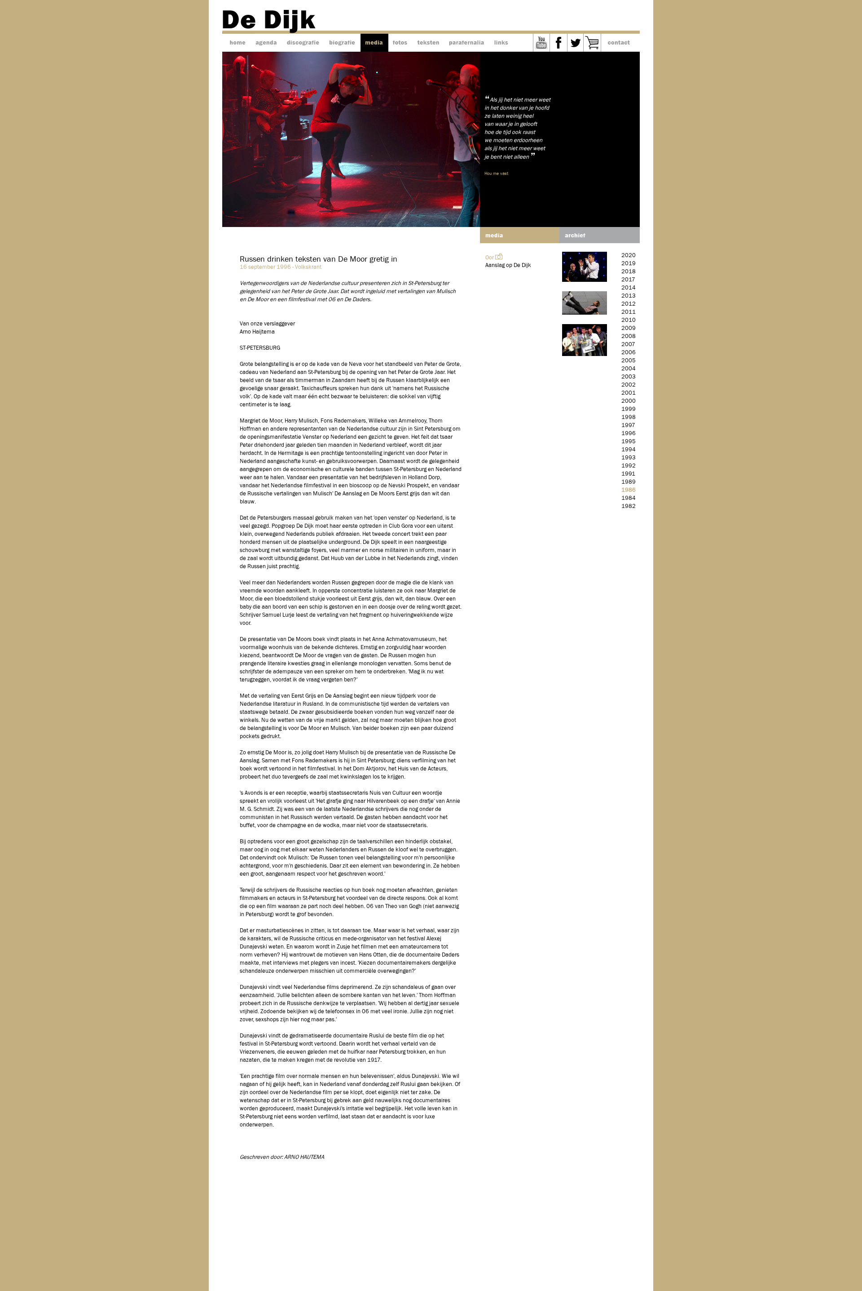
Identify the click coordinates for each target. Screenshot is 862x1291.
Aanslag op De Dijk (508, 265)
